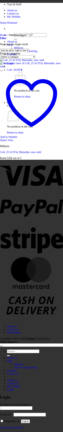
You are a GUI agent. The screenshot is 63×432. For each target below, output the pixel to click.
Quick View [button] (6, 140)
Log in (25, 421)
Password (6, 414)
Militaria (18, 47)
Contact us (13, 13)
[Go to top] (1, 345)
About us (12, 10)
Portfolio (12, 370)
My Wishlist (13, 16)
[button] (14, 69)
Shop (10, 361)
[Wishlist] (1, 70)
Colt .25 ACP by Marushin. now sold (20, 152)
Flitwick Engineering (25, 367)
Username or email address (16, 404)
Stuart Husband (8, 22)
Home (3, 35)
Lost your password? (11, 427)
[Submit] (15, 39)
